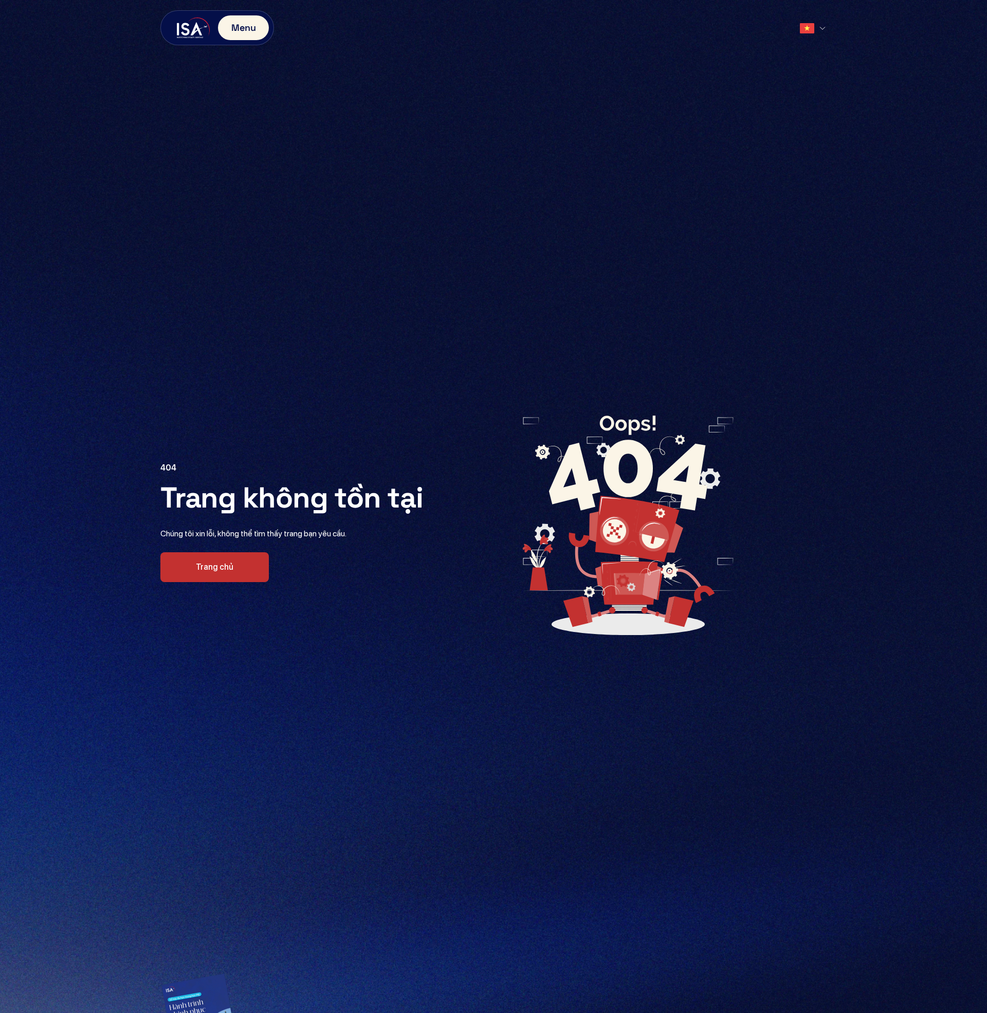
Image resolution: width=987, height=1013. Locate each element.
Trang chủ (214, 567)
